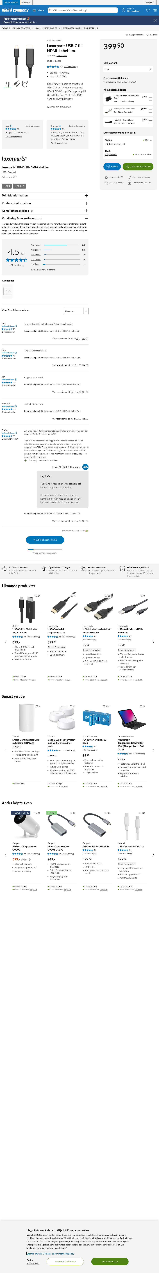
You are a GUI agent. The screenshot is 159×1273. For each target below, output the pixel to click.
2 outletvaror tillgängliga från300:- (120, 82)
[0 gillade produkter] (148, 10)
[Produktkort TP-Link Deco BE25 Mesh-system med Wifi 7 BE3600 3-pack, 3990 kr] (62, 718)
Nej (83, 338)
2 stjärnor (36, 259)
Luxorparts (62, 55)
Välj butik (32, 680)
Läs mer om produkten (59, 106)
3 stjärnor (36, 254)
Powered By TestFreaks (73, 530)
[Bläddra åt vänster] (5, 641)
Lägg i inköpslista (137, 34)
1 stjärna (35, 264)
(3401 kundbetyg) (125, 853)
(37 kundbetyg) (69, 750)
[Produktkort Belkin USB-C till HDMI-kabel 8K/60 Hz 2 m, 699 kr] (27, 607)
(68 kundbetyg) (139, 753)
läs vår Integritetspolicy (63, 1253)
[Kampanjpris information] (29, 859)
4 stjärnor (36, 249)
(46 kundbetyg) (33, 854)
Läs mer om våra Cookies (39, 1253)
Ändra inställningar (33, 1262)
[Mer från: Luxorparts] (14, 160)
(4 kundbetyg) (68, 854)
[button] (7, 84)
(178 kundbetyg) (89, 853)
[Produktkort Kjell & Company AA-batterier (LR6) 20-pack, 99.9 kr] (97, 718)
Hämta (114, 166)
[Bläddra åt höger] (153, 641)
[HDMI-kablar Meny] (59, 28)
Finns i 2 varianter (127, 101)
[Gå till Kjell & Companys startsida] (16, 10)
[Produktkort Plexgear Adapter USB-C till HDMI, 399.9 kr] (97, 824)
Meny (40, 10)
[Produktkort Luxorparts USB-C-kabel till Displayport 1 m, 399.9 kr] (62, 607)
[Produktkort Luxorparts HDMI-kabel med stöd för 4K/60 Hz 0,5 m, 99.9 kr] (97, 607)
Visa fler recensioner (45, 540)
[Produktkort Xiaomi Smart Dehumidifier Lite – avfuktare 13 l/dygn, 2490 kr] (27, 718)
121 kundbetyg (71, 66)
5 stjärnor (36, 245)
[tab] (11, 2)
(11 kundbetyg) (33, 637)
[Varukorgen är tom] (155, 10)
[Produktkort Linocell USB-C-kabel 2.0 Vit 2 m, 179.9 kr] (132, 824)
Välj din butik (111, 154)
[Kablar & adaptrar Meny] (32, 28)
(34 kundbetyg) (69, 637)
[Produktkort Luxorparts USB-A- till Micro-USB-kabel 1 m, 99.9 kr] (132, 607)
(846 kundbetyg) (89, 639)
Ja (77, 338)
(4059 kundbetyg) (90, 750)
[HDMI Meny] (42, 28)
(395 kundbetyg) (124, 639)
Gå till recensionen (14, 136)
